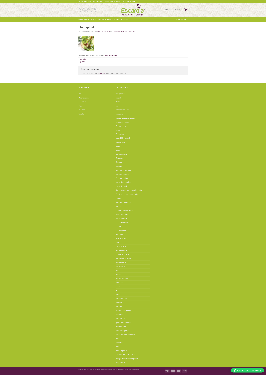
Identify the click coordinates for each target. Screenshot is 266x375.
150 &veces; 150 (103, 32)
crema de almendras (123, 182)
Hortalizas (119, 226)
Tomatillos (119, 343)
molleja (118, 274)
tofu (117, 339)
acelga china (120, 94)
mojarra (118, 270)
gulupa (118, 206)
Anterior (82, 59)
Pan (117, 290)
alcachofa (119, 114)
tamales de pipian (122, 331)
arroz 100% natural (123, 138)
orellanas (119, 282)
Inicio (80, 19)
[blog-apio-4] (86, 43)
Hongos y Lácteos (122, 222)
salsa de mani (121, 327)
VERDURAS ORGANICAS (126, 355)
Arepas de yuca (121, 126)
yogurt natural (121, 363)
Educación (102, 19)
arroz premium (121, 142)
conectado (101, 73)
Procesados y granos (123, 310)
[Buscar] (172, 19)
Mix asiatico (120, 266)
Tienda (125, 19)
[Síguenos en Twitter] (88, 10)
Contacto (118, 19)
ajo (117, 106)
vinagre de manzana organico (127, 359)
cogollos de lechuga (123, 170)
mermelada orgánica (123, 258)
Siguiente (83, 62)
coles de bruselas (122, 174)
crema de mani (121, 186)
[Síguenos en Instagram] (84, 10)
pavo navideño (121, 298)
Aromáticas (120, 134)
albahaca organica (123, 110)
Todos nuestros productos (125, 335)
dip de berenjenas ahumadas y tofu (129, 190)
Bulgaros (119, 158)
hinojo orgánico (121, 218)
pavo (117, 294)
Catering (119, 162)
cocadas (119, 166)
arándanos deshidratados (125, 118)
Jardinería (119, 234)
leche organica (121, 250)
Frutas (118, 198)
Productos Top (121, 315)
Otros (118, 286)
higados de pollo (122, 214)
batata (118, 150)
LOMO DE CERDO (123, 254)
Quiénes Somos (90, 19)
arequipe (119, 130)
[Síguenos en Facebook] (80, 10)
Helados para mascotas (124, 210)
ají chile (119, 98)
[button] (247, 370)
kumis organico (121, 246)
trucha (118, 347)
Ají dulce (119, 102)
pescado (119, 307)
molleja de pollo (122, 278)
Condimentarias (122, 178)
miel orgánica (121, 262)
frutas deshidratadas (123, 202)
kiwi (117, 242)
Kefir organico (121, 238)
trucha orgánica (121, 351)
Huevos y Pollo (121, 230)
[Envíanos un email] (91, 10)
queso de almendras (123, 323)
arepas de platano (122, 122)
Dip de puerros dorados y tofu (127, 194)
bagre (118, 146)
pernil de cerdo (121, 302)
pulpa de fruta (121, 318)
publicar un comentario (110, 55)
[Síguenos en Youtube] (95, 10)
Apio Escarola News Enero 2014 (124, 32)
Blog (109, 19)
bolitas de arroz (121, 154)
